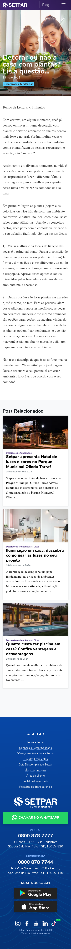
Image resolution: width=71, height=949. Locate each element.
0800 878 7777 (35, 836)
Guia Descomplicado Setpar (36, 764)
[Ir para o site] (15, 5)
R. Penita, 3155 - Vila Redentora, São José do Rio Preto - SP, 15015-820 (35, 844)
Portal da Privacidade (35, 781)
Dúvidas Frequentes (35, 759)
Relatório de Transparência (35, 786)
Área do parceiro (35, 770)
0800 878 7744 (35, 862)
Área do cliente (35, 775)
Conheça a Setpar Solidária (35, 748)
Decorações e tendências (18, 84)
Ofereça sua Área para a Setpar (35, 753)
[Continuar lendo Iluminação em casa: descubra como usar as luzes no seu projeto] (35, 525)
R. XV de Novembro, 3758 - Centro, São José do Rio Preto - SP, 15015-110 (35, 870)
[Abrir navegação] (63, 5)
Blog (45, 5)
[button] (35, 893)
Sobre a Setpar (35, 742)
